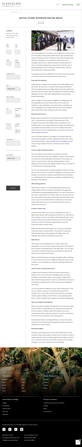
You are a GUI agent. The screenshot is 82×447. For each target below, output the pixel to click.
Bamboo (4, 379)
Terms (30, 424)
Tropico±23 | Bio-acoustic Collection (53, 403)
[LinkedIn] (21, 429)
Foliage (45, 379)
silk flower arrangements (61, 141)
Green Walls (5, 405)
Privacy (35, 424)
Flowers (45, 382)
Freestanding (47, 411)
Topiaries (5, 411)
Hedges (4, 403)
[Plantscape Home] (28, 4)
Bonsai (4, 385)
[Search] (57, 4)
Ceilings (45, 405)
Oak (23, 388)
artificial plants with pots (39, 132)
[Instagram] (3, 429)
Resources (14, 12)
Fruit (3, 391)
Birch (3, 382)
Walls (45, 408)
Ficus (4, 388)
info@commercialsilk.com (10, 440)
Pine (23, 385)
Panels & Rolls (6, 408)
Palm (23, 382)
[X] (9, 429)
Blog (21, 12)
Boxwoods (5, 414)
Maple (23, 391)
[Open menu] (77, 4)
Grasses (45, 385)
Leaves (45, 388)
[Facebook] (15, 429)
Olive (23, 379)
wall (44, 208)
